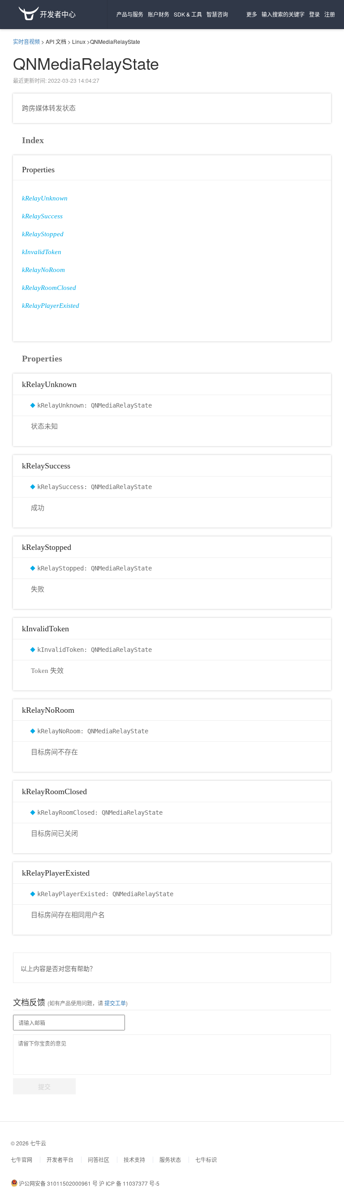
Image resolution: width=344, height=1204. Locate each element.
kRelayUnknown (45, 198)
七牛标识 (206, 1159)
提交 (44, 1086)
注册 (329, 14)
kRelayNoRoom (43, 269)
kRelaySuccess (42, 216)
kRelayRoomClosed (49, 287)
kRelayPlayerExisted (50, 305)
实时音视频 (26, 41)
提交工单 (114, 1003)
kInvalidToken (41, 251)
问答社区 (98, 1159)
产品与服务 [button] (129, 14)
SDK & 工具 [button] (188, 14)
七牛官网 (21, 1159)
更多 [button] (251, 14)
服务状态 (170, 1159)
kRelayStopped (43, 234)
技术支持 (134, 1159)
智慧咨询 (217, 14)
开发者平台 (60, 1159)
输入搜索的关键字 (283, 14)
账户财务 (158, 14)
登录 (314, 14)
